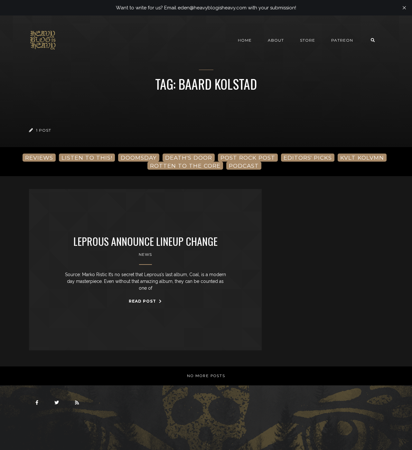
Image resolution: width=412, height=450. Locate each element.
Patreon (342, 40)
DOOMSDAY (139, 157)
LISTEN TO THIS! (86, 157)
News (145, 254)
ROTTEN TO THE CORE (185, 165)
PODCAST (244, 165)
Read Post (143, 301)
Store (307, 40)
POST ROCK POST (247, 157)
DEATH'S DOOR (188, 157)
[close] (404, 8)
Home (245, 40)
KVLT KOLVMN (362, 157)
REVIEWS (39, 157)
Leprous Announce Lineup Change (145, 241)
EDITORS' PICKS (308, 157)
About (276, 40)
